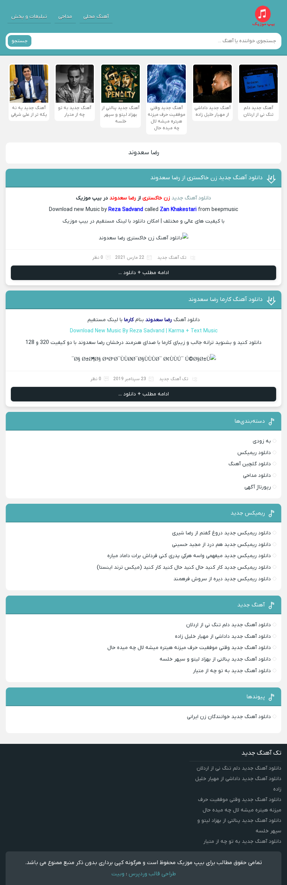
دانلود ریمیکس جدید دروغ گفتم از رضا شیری (221, 533)
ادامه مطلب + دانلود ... (143, 272)
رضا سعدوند (143, 153)
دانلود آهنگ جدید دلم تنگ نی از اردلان (228, 624)
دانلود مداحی (257, 475)
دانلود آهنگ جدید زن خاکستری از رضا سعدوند (206, 177)
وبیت (117, 874)
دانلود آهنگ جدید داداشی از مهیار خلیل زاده (223, 636)
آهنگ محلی (96, 16)
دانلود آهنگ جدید (191, 198)
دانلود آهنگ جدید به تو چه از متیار (232, 670)
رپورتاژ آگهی (257, 487)
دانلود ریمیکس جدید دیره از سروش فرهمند (222, 579)
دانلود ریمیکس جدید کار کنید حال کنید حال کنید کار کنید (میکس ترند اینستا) (184, 567)
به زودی (262, 441)
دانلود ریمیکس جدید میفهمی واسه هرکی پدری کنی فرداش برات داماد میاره (189, 555)
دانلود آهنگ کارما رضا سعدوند (225, 299)
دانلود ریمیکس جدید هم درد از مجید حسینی (221, 544)
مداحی (65, 16)
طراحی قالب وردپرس (152, 874)
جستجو (20, 41)
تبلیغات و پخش (29, 16)
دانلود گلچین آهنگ (249, 464)
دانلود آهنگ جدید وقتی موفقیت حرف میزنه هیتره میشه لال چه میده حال (189, 647)
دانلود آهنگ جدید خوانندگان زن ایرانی (229, 716)
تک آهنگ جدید (171, 258)
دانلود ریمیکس (254, 452)
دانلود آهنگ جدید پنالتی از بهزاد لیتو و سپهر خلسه (215, 659)
